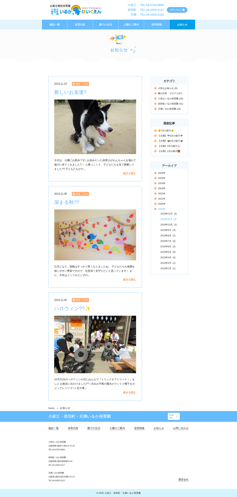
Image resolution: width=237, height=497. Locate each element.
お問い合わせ (181, 428)
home (51, 408)
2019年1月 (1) (168, 268)
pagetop (171, 416)
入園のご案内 (117, 428)
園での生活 (93, 428)
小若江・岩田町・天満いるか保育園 (79, 416)
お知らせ (159, 428)
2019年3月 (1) (168, 263)
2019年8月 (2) (168, 235)
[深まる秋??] (95, 234)
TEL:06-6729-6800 (56, 450)
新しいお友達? (70, 92)
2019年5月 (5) (168, 252)
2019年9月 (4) (168, 230)
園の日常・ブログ (80, 84)
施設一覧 (53, 428)
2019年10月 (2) (168, 224)
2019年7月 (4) (168, 241)
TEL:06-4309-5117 (56, 465)
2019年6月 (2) (168, 246)
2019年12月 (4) (168, 213)
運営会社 (183, 479)
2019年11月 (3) (168, 219)
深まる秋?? (66, 202)
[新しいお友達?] (95, 126)
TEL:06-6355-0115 (56, 480)
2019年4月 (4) (168, 257)
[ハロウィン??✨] (95, 344)
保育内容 (73, 428)
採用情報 (139, 428)
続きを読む (129, 173)
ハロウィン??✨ (72, 308)
